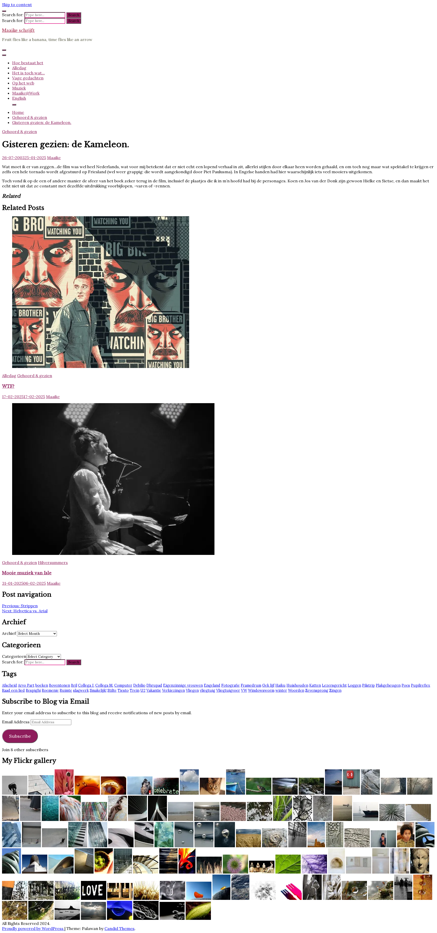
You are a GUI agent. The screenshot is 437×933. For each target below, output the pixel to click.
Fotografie (230, 685)
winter (281, 690)
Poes (406, 685)
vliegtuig (207, 690)
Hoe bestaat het (27, 62)
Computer (123, 685)
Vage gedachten (27, 77)
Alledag (19, 67)
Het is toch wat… (28, 72)
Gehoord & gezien (19, 131)
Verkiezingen (173, 690)
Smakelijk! (98, 690)
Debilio (139, 685)
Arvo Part (26, 685)
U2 (142, 690)
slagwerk (81, 690)
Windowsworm (261, 690)
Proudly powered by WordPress (33, 928)
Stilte (112, 690)
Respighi (33, 690)
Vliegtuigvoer (228, 690)
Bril (74, 685)
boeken (41, 685)
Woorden (296, 690)
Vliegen (192, 690)
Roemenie (50, 690)
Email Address (16, 721)
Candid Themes (119, 928)
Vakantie (153, 690)
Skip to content (17, 4)
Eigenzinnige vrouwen (183, 685)
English (19, 98)
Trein (134, 690)
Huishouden (297, 685)
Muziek (19, 88)
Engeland (212, 685)
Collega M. (104, 685)
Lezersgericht (334, 685)
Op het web (23, 82)
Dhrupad (154, 685)
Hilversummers (53, 562)
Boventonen (59, 685)
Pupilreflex (420, 685)
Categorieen (14, 656)
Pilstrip (368, 685)
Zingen (335, 690)
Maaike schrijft (18, 30)
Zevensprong (316, 690)
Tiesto (123, 690)
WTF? (8, 386)
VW (244, 690)
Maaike (54, 157)
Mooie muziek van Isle (27, 572)
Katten (315, 685)
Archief (9, 633)
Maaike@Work (25, 93)
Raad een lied (13, 690)
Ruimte (66, 690)
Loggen (354, 685)
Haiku (280, 685)
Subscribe (20, 736)
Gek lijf (268, 685)
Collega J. (86, 685)
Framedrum (251, 685)
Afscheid (9, 685)
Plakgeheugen (388, 685)
